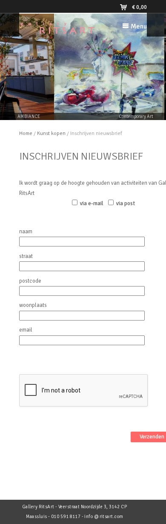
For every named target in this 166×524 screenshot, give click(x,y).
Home (25, 133)
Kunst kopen (51, 133)
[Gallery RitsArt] (57, 30)
